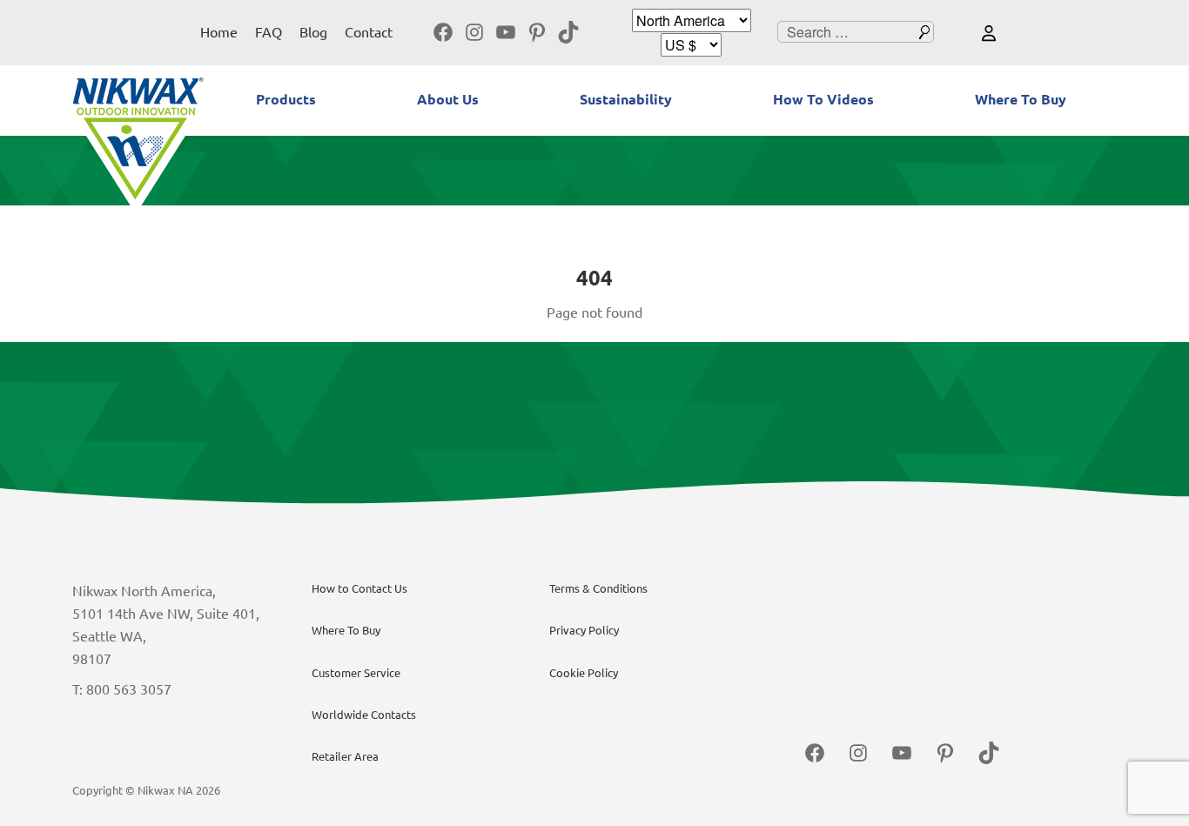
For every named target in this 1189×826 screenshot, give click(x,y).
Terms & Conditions (598, 588)
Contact (369, 32)
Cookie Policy (583, 673)
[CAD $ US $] (691, 45)
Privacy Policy (584, 630)
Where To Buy (1020, 99)
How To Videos (823, 99)
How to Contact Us (359, 588)
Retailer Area (345, 756)
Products (286, 99)
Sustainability (626, 99)
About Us (448, 99)
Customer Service (356, 673)
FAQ (268, 32)
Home (219, 32)
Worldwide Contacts (364, 714)
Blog (313, 32)
